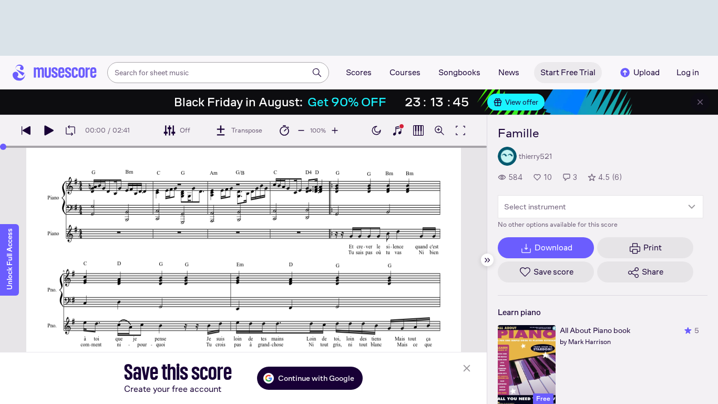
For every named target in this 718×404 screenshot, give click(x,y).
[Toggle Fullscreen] (460, 130)
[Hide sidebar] (487, 260)
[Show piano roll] (418, 130)
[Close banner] (700, 102)
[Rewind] (26, 130)
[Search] (317, 73)
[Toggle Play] (48, 130)
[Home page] (55, 72)
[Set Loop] (70, 130)
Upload (646, 72)
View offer (521, 102)
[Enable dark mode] (376, 130)
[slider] (3, 147)
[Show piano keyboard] (397, 130)
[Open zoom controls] (439, 130)
